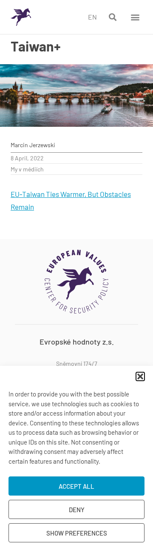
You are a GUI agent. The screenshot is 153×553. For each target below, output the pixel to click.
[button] (140, 376)
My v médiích (27, 169)
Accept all (76, 486)
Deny (77, 509)
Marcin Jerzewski (33, 144)
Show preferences (76, 533)
